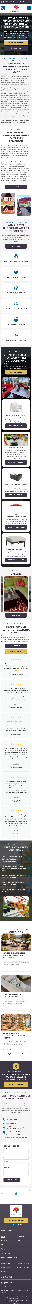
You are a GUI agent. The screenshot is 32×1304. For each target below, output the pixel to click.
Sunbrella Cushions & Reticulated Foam (12, 995)
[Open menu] (29, 8)
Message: (6, 1168)
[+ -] (16, 1196)
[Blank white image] (3, 8)
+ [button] (2, 1190)
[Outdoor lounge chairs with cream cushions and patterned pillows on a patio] (16, 983)
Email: (5, 1155)
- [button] (2, 1192)
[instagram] (16, 1225)
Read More (16, 704)
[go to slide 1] (12, 609)
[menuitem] (8, 1236)
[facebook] (11, 1225)
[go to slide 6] (19, 609)
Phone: (5, 1161)
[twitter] (13, 1225)
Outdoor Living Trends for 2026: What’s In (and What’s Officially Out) (14, 955)
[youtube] (18, 1225)
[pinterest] (21, 1225)
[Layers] (30, 1190)
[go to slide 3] (15, 609)
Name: (5, 1148)
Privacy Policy (8, 1300)
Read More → (7, 969)
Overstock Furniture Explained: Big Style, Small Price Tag (14, 1035)
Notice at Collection (16, 1302)
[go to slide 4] (16, 609)
